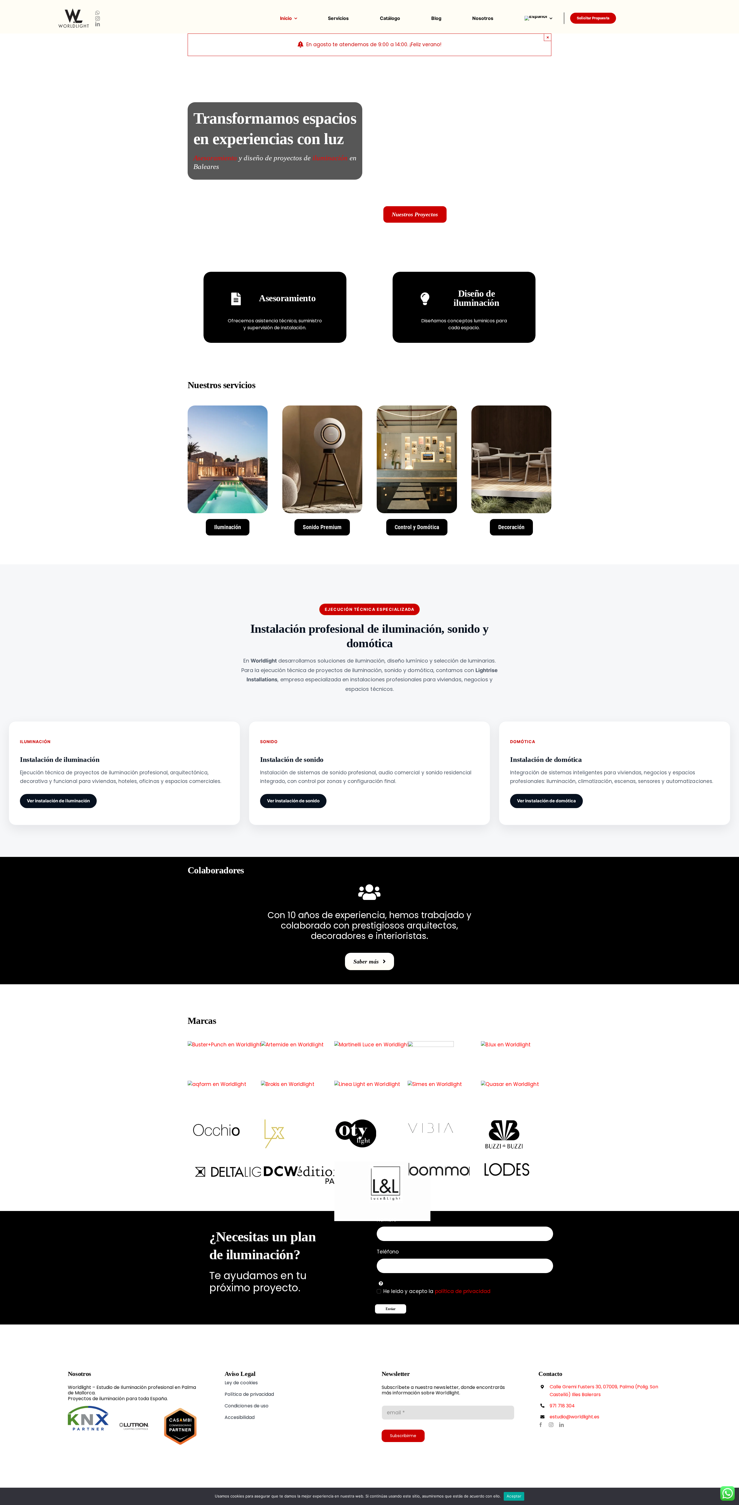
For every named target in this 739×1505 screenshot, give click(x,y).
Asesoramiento (216, 158)
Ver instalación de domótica (546, 800)
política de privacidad (463, 1291)
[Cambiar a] (544, 18)
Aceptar (514, 1496)
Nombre (387, 1219)
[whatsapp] (97, 12)
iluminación (330, 158)
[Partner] (88, 1408)
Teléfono (388, 1251)
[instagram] (97, 18)
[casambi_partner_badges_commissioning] (180, 1408)
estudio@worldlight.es (575, 1416)
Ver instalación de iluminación (58, 800)
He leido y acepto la (436, 1291)
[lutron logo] (134, 1408)
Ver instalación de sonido (293, 800)
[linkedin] (97, 24)
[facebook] (540, 1424)
